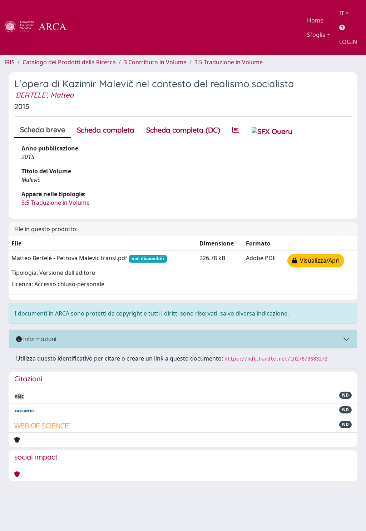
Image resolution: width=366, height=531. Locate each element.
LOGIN (348, 42)
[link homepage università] (86, 27)
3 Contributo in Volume (155, 62)
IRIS (9, 62)
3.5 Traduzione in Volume (228, 62)
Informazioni (39, 338)
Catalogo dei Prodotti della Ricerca (69, 62)
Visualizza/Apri (318, 260)
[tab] (236, 130)
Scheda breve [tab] (42, 129)
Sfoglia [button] (316, 35)
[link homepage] (39, 27)
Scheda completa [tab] (105, 129)
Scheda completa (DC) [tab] (183, 129)
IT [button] (341, 13)
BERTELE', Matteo (45, 94)
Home (315, 20)
